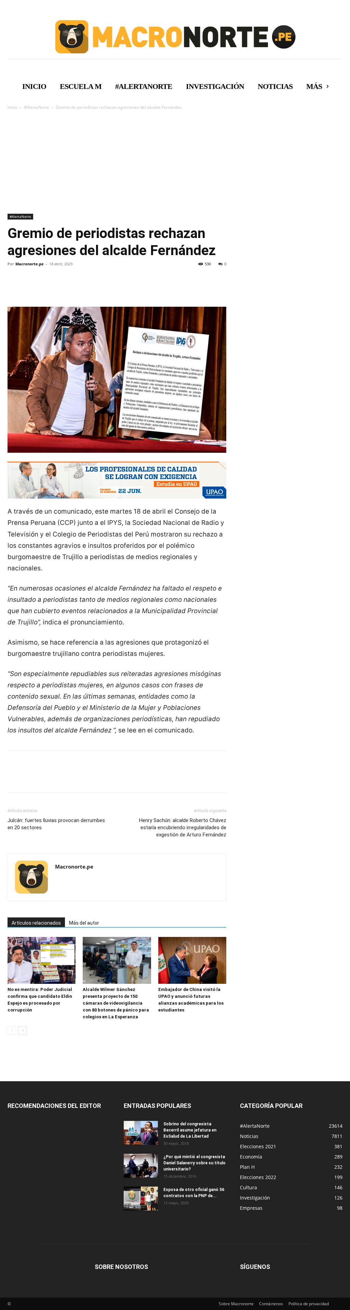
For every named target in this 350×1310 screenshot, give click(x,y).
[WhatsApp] (61, 287)
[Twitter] (30, 287)
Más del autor (84, 923)
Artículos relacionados (36, 923)
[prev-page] (12, 1030)
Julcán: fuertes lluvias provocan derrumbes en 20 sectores (56, 824)
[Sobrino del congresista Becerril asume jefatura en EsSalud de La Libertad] (141, 1133)
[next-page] (22, 1030)
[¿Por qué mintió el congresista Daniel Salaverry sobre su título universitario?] (141, 1166)
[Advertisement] (175, 162)
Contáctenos (271, 1304)
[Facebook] (14, 287)
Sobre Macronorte (236, 1304)
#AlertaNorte (36, 107)
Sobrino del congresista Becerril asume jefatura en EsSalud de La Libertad (189, 1130)
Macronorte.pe (29, 263)
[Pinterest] (46, 287)
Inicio (12, 107)
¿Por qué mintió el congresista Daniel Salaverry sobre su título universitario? (194, 1163)
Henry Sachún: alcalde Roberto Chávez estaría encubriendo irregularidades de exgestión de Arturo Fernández (182, 827)
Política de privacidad (308, 1304)
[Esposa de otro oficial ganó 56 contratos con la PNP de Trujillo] (141, 1198)
